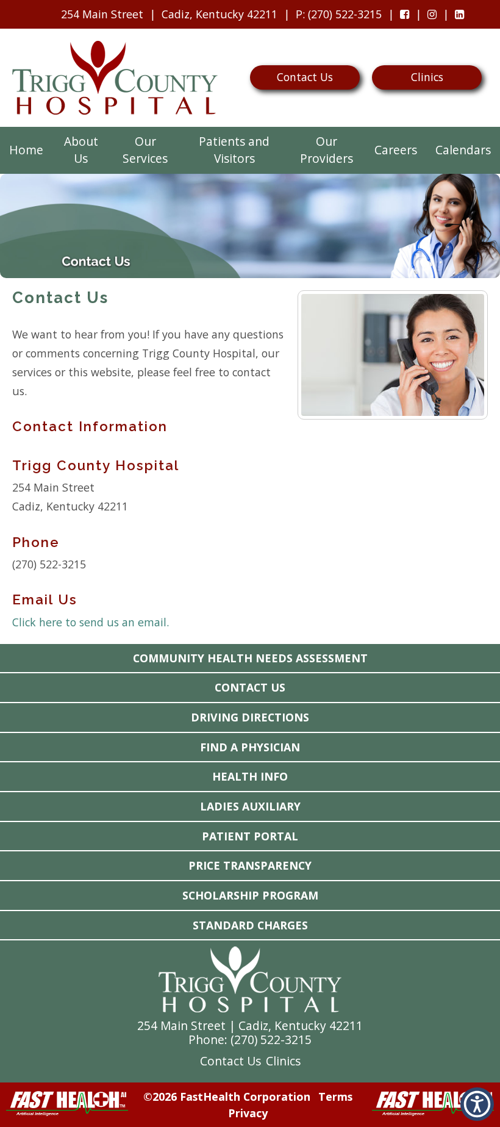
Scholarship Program (250, 895)
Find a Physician (250, 747)
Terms (335, 1096)
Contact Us (305, 77)
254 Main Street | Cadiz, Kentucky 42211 (250, 1025)
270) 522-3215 (273, 1039)
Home (26, 149)
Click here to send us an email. (90, 622)
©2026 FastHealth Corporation (226, 1096)
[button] (477, 1104)
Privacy (248, 1113)
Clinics (427, 77)
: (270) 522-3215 (336, 18)
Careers (395, 149)
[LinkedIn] (459, 14)
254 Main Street (102, 14)
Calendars (463, 149)
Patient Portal (250, 836)
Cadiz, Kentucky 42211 (219, 14)
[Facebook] (404, 14)
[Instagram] (432, 14)
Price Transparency (250, 865)
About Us (81, 150)
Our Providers (326, 150)
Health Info (250, 776)
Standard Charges (250, 925)
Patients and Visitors (234, 150)
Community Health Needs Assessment (250, 658)
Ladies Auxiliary (250, 806)
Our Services (145, 150)
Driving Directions (250, 717)
